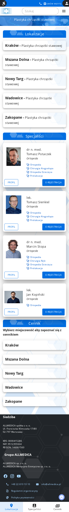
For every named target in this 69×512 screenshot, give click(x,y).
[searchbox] (40, 11)
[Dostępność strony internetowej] (3, 3)
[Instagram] (12, 476)
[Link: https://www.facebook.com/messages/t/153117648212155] (62, 497)
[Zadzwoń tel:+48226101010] (40, 4)
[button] (34, 45)
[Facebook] (5, 476)
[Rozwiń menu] (63, 11)
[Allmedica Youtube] (18, 476)
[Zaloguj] (67, 3)
